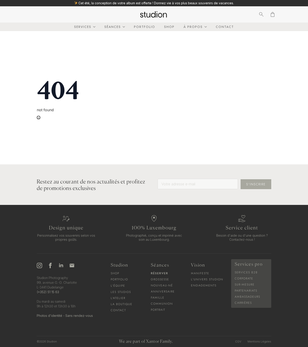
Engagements (203, 285)
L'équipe (118, 285)
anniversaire (163, 291)
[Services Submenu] (93, 26)
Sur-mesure (245, 284)
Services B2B (246, 272)
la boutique (121, 304)
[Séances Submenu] (123, 26)
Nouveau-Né (162, 285)
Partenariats (246, 290)
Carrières (243, 302)
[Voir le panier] (272, 14)
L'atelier (118, 298)
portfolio (144, 26)
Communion (162, 303)
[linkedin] (61, 265)
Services (82, 26)
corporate (244, 278)
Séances (112, 26)
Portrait (158, 309)
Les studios (121, 291)
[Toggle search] (261, 14)
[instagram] (39, 265)
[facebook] (50, 265)
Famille (157, 297)
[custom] (72, 265)
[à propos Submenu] (205, 26)
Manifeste (200, 273)
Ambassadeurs (247, 296)
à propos (193, 26)
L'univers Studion (207, 279)
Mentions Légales (259, 341)
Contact (225, 26)
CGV (238, 341)
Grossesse (160, 279)
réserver (159, 273)
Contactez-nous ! (242, 239)
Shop (169, 26)
